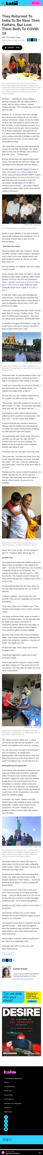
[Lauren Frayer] (6, 972)
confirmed (13, 279)
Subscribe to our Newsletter (13, 1103)
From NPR (8, 954)
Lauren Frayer (15, 37)
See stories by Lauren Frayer (23, 979)
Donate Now (8, 1091)
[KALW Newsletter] (21, 997)
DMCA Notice (8, 1112)
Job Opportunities (9, 1086)
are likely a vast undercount (29, 177)
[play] (3, 1152)
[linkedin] (6, 1125)
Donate (36, 3)
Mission (6, 1082)
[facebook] (6, 1117)
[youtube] (6, 1129)
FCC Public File (9, 1099)
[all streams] (40, 1152)
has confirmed (22, 172)
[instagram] (6, 1121)
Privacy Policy (8, 1095)
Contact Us (7, 1107)
